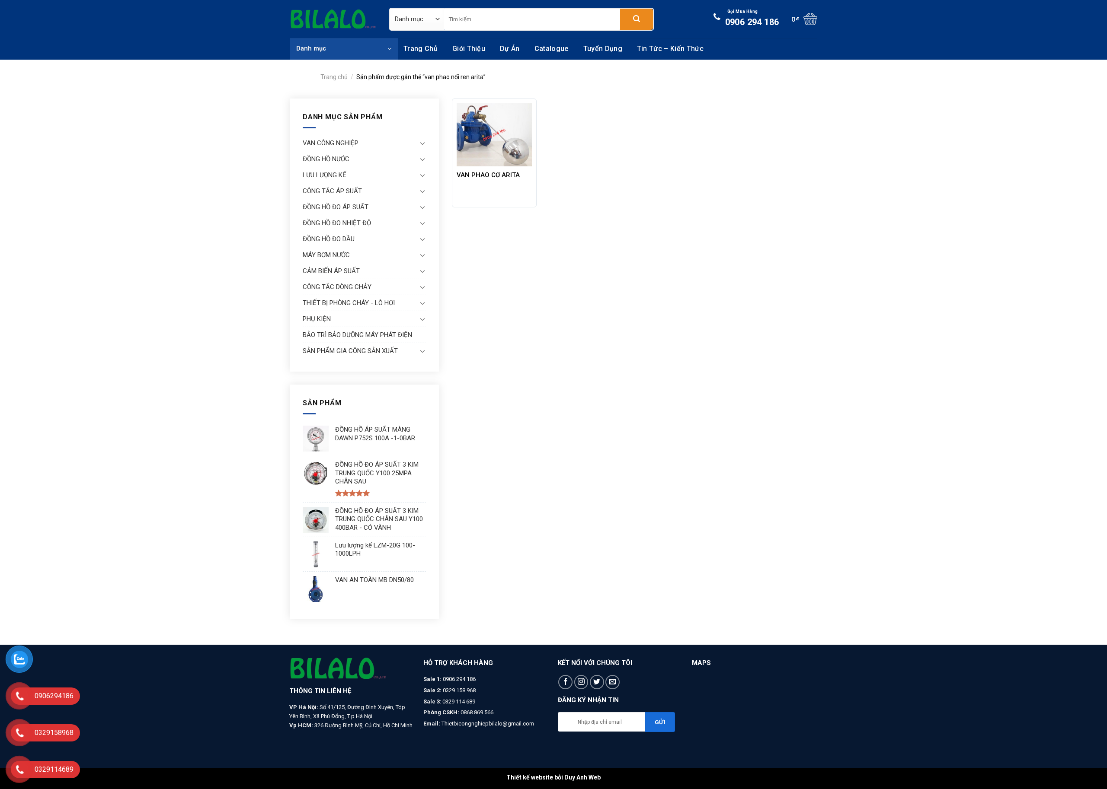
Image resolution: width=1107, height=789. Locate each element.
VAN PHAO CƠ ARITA (488, 175)
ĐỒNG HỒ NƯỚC (326, 159)
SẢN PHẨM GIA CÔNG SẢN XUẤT (350, 351)
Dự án (510, 49)
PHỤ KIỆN (317, 319)
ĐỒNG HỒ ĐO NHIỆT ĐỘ (337, 223)
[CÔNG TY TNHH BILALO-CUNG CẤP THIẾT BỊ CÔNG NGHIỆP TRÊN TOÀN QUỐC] (333, 19)
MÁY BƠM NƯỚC (326, 255)
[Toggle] (422, 143)
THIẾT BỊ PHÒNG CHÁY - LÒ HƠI (349, 303)
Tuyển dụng (602, 49)
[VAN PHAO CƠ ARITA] (494, 134)
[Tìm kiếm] (636, 19)
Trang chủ (420, 49)
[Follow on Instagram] (581, 682)
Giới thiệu (468, 49)
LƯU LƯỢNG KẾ (324, 175)
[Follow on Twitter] (597, 682)
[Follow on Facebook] (565, 682)
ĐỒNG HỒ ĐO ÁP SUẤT (335, 207)
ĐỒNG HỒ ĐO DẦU (329, 239)
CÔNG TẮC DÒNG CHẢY (337, 287)
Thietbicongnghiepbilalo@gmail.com (488, 723)
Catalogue (551, 49)
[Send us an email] (612, 682)
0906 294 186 (752, 18)
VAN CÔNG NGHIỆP (330, 143)
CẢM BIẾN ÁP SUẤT (331, 271)
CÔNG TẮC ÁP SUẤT (332, 191)
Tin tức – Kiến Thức (670, 49)
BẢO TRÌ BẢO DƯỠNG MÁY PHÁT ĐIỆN (357, 335)
